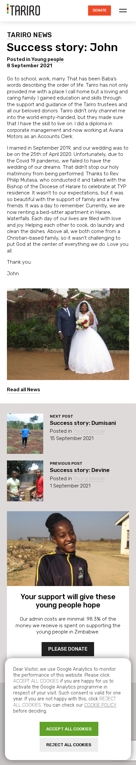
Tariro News (29, 35)
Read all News (23, 390)
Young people (47, 59)
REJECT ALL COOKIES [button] (68, 744)
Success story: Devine (80, 470)
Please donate (67, 649)
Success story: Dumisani (83, 423)
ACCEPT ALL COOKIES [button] (69, 728)
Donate (99, 10)
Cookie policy (100, 705)
